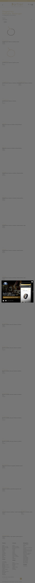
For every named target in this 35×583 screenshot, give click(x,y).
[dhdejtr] (17, 291)
